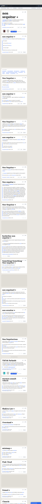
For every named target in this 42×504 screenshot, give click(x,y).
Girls (11, 147)
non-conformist (12, 73)
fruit (10, 45)
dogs (5, 345)
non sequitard (20, 72)
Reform (13, 410)
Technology (14, 8)
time (14, 312)
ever (9, 175)
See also (4, 86)
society (9, 125)
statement (5, 19)
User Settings (39, 8)
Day (20, 387)
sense (23, 492)
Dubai (15, 414)
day (21, 101)
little (10, 19)
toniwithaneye (7, 471)
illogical (3, 21)
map (3, 450)
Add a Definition (34, 8)
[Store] (38, 6)
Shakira (19, 414)
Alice (4, 298)
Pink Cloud (3, 471)
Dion (23, 97)
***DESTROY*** (8, 177)
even (7, 303)
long (11, 492)
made (10, 342)
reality (5, 466)
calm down (21, 494)
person (15, 195)
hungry (6, 45)
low (14, 365)
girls (9, 143)
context (14, 82)
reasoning (7, 184)
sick (23, 142)
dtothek (7, 149)
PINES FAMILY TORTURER (10, 368)
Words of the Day (3, 8)
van (15, 382)
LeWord (6, 456)
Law (9, 410)
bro (14, 367)
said (24, 312)
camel (17, 346)
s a (4, 265)
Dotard (3, 496)
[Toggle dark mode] (40, 6)
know (10, 453)
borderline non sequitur (5, 254)
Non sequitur (3, 199)
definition (7, 100)
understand (5, 424)
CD (24, 97)
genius (6, 265)
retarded (17, 214)
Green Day (9, 43)
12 (2, 464)
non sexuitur (3, 321)
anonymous (6, 496)
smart (18, 190)
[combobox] (22, 6)
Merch (25, 27)
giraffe (7, 85)
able (13, 265)
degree (9, 244)
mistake (4, 412)
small (9, 24)
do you (8, 453)
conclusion (9, 169)
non (17, 73)
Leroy (4, 426)
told (9, 426)
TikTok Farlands (4, 368)
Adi (3, 246)
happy (12, 468)
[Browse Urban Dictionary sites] (3, 6)
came (4, 241)
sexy (7, 316)
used (23, 139)
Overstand (3, 429)
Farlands (12, 367)
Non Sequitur (4, 71)
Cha (5, 246)
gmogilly (8, 353)
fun (13, 123)
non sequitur (3, 27)
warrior (24, 385)
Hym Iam (7, 199)
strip (15, 129)
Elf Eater (7, 429)
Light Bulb (7, 86)
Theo (4, 24)
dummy (19, 268)
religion (21, 123)
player (13, 452)
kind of (21, 382)
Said (6, 365)
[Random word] (36, 5)
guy (6, 468)
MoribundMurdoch (11, 254)
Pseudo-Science (20, 8)
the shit (13, 209)
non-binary (7, 73)
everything (14, 450)
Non (3, 129)
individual (6, 492)
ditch (10, 101)
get (10, 494)
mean (12, 268)
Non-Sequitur (4, 217)
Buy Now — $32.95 (13, 31)
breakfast (4, 317)
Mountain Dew (23, 298)
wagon (12, 382)
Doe (6, 346)
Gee (3, 97)
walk (13, 293)
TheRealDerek (8, 321)
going (8, 494)
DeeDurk (7, 52)
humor (25, 129)
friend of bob (8, 132)
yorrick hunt (7, 27)
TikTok (9, 367)
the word (13, 175)
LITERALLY (19, 211)
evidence (3, 170)
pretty (10, 468)
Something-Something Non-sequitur (11, 72)
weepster (7, 103)
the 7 (6, 427)
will (6, 213)
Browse (8, 8)
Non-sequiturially (10, 71)
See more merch (19, 31)
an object (8, 305)
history (3, 294)
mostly (7, 450)
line (3, 184)
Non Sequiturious (16, 71)
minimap (3, 456)
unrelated (4, 250)
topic (8, 424)
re (9, 190)
